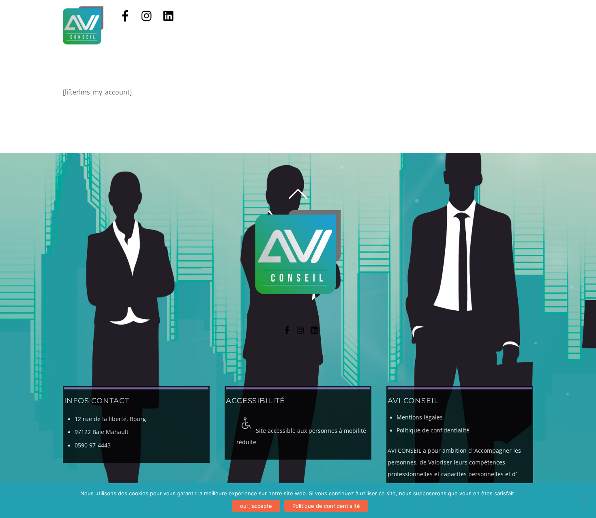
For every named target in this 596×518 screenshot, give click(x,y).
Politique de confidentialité (433, 430)
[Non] (586, 501)
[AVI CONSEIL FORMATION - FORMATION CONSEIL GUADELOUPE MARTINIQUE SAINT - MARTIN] (83, 40)
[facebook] (125, 15)
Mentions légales (420, 417)
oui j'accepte (256, 506)
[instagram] (147, 15)
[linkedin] (169, 15)
